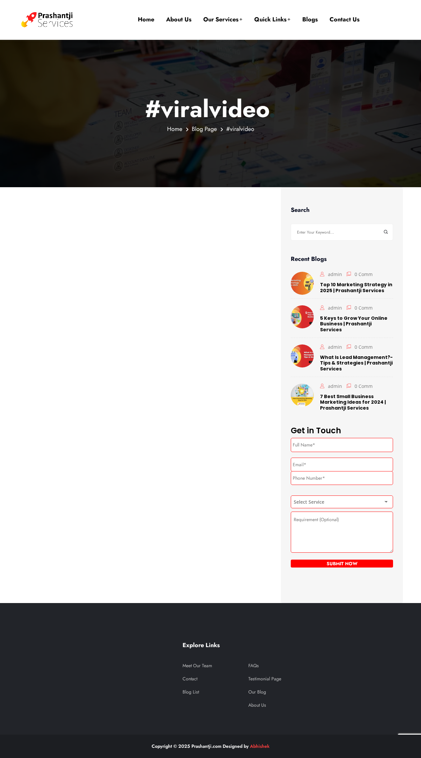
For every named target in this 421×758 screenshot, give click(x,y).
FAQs (253, 665)
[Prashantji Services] (48, 20)
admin (33, 359)
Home (146, 19)
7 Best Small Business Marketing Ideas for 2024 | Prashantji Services (353, 402)
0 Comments (66, 359)
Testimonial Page (264, 678)
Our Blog (257, 692)
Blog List (191, 692)
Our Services (220, 19)
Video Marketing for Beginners (94, 373)
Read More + (31, 435)
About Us (178, 19)
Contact (190, 678)
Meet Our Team (197, 665)
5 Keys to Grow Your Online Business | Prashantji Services (353, 324)
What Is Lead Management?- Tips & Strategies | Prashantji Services (356, 363)
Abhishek (259, 746)
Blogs (310, 19)
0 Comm (364, 274)
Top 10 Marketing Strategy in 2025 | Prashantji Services (356, 287)
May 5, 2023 (43, 206)
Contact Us (344, 19)
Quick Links (270, 19)
